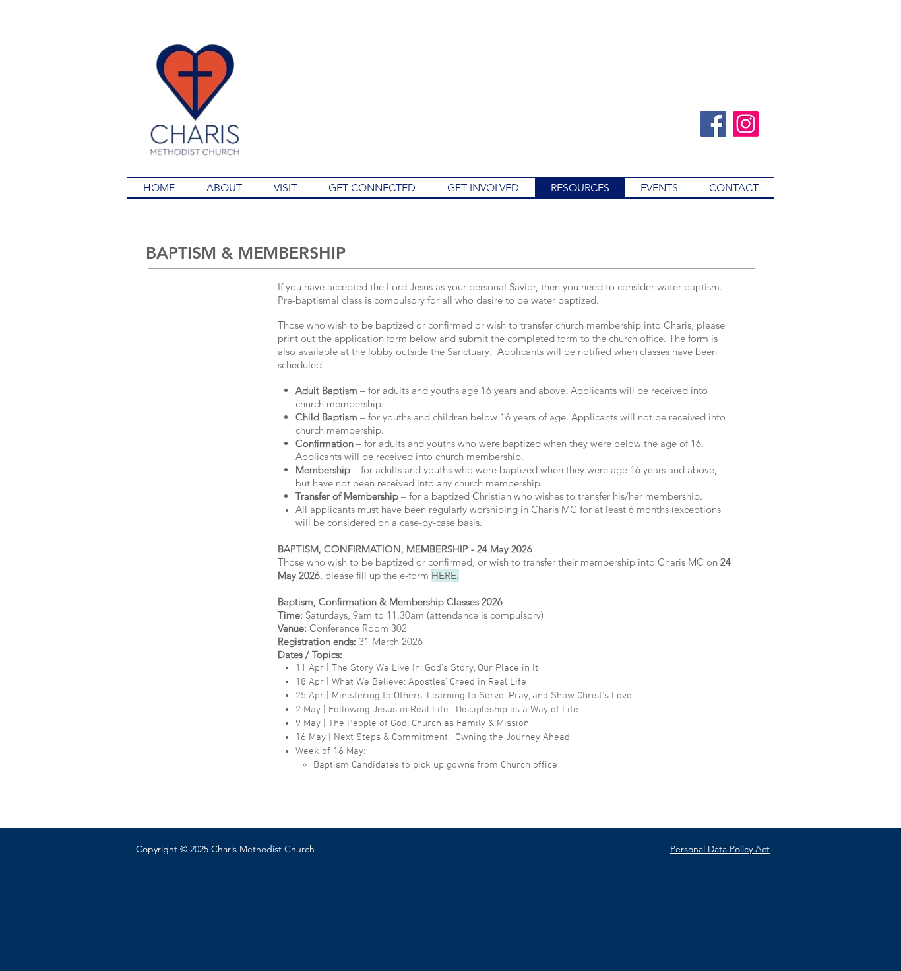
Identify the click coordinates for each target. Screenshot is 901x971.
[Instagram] (746, 124)
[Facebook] (713, 124)
